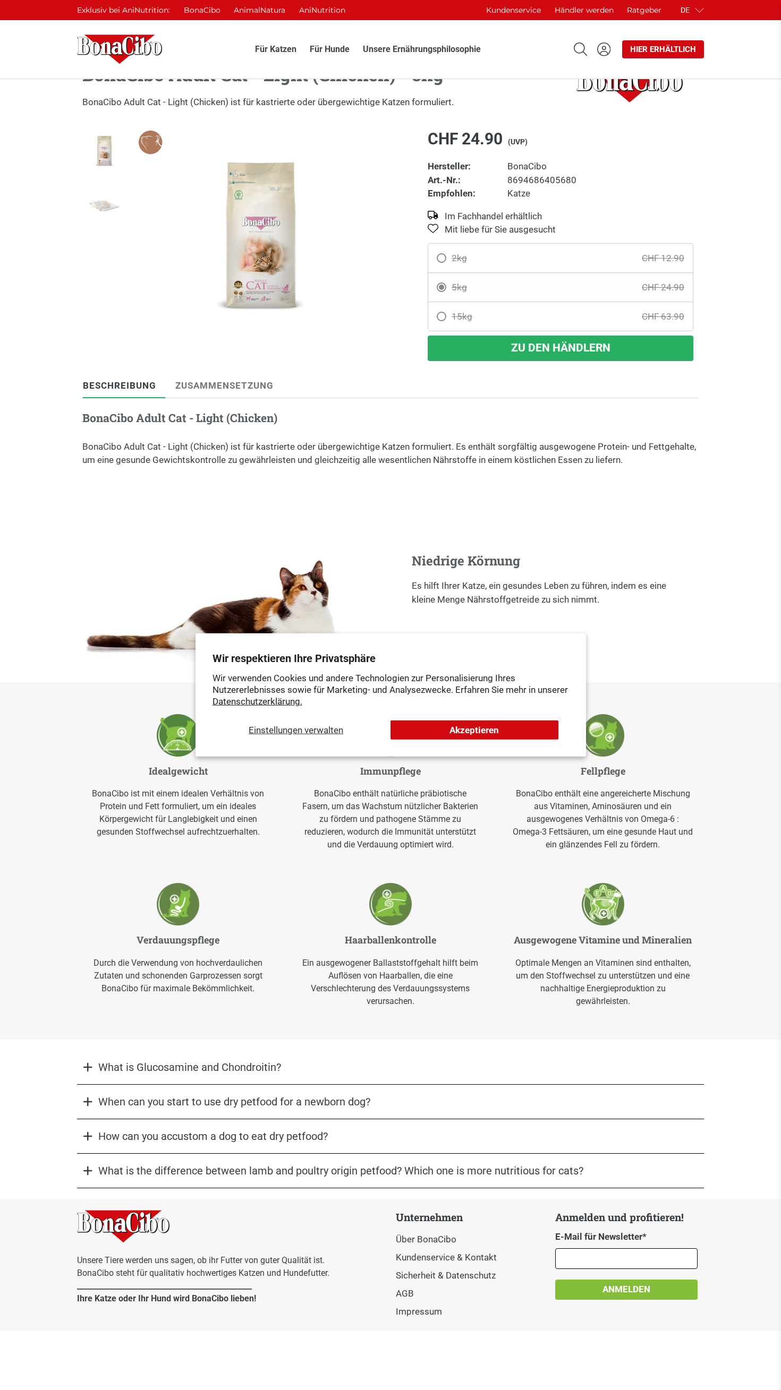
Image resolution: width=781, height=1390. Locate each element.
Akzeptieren (474, 730)
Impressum (419, 1311)
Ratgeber (644, 10)
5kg (568, 287)
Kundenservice (513, 10)
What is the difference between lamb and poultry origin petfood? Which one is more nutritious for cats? (340, 1170)
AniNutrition (322, 10)
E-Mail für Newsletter (601, 1236)
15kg (568, 316)
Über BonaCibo (426, 1239)
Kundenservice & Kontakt (446, 1257)
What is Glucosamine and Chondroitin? (189, 1067)
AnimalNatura (259, 10)
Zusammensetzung (224, 385)
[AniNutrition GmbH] (119, 49)
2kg (568, 258)
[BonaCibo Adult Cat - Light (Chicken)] (261, 235)
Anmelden (626, 1289)
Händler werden (584, 10)
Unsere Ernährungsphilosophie (422, 49)
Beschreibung (119, 385)
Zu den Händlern (560, 347)
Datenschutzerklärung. (257, 701)
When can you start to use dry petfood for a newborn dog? (234, 1101)
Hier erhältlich (663, 49)
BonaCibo (202, 10)
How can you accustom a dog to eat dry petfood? (213, 1136)
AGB (405, 1293)
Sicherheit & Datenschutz (446, 1275)
